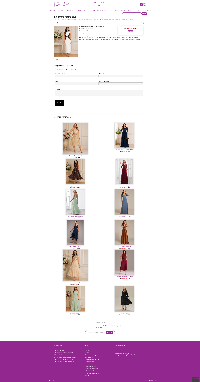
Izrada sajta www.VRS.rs (151, 380)
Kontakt (148, 10)
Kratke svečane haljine (91, 368)
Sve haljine (131, 19)
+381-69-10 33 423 (99, 3)
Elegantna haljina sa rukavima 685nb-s (124, 149)
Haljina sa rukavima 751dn (124, 216)
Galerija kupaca (126, 10)
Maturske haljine (90, 371)
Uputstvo (138, 10)
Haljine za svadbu (88, 19)
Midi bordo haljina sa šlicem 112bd (124, 276)
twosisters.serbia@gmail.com (67, 357)
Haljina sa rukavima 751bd (124, 186)
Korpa (197, 378)
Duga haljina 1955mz (75, 313)
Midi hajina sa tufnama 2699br (75, 186)
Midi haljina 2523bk (124, 313)
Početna (52, 10)
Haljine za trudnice (90, 364)
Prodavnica (82, 10)
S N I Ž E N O (113, 10)
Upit (57, 59)
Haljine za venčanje (103, 19)
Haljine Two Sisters (68, 359)
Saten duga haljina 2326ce (124, 246)
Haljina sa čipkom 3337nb (75, 246)
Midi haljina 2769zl (75, 283)
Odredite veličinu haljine (98, 10)
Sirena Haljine (118, 19)
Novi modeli (71, 10)
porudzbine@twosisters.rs (99, 6)
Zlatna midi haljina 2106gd (75, 155)
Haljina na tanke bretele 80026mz (75, 216)
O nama (60, 10)
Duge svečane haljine (72, 19)
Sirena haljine (89, 357)
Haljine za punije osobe (92, 359)
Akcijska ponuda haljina (92, 373)
